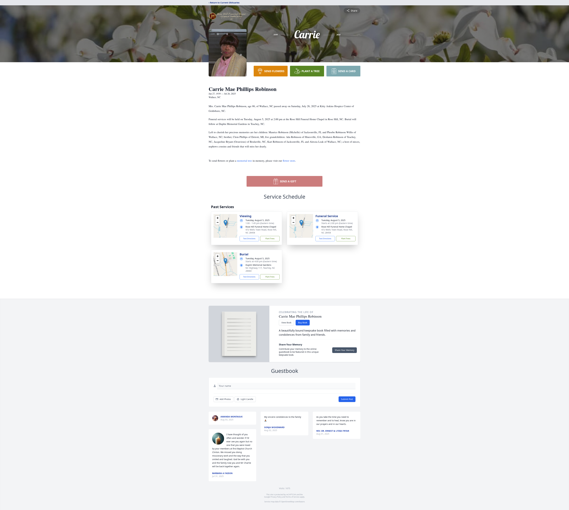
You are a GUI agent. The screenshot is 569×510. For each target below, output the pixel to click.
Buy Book (302, 322)
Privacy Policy (276, 497)
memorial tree (244, 160)
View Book (286, 322)
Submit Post (347, 399)
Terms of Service (292, 497)
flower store (289, 160)
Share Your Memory (344, 350)
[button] (225, 223)
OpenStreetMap (287, 501)
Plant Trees (270, 238)
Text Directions (249, 238)
